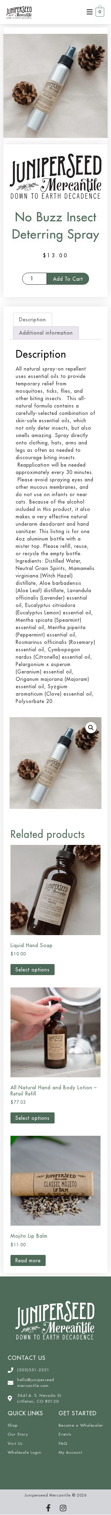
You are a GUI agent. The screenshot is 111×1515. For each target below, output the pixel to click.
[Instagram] (63, 1508)
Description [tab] (32, 319)
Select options (32, 969)
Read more (28, 1260)
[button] (89, 12)
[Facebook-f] (48, 1508)
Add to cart (68, 279)
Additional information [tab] (46, 333)
